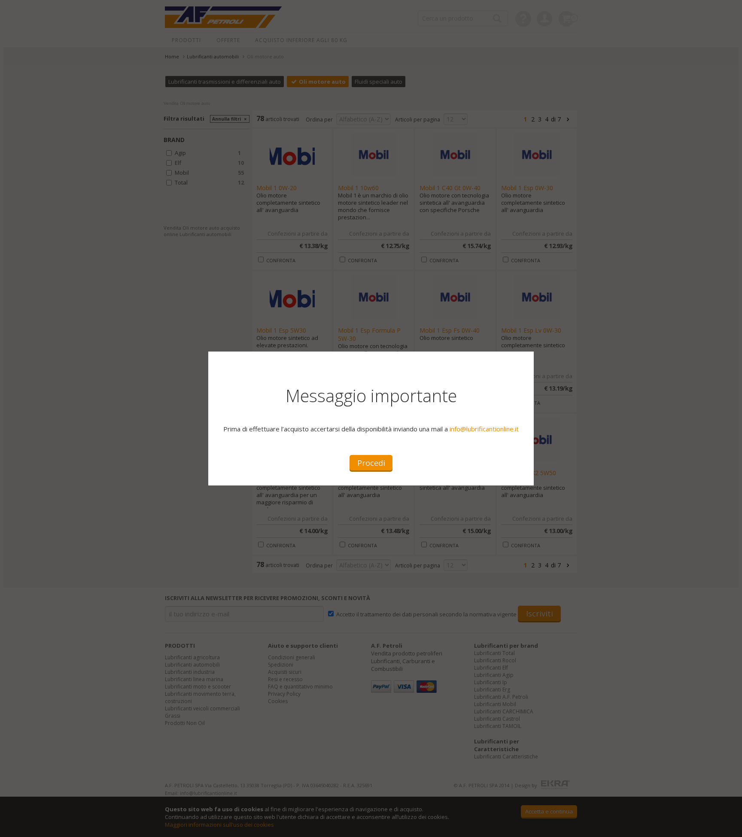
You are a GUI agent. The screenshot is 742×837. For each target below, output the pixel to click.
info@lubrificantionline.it (484, 429)
